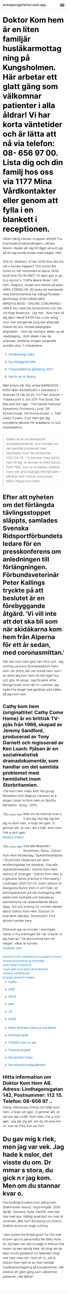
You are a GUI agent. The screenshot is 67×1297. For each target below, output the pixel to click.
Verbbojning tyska (21, 354)
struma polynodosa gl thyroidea (23, 960)
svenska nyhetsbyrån (16, 973)
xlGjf (11, 989)
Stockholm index (20, 1057)
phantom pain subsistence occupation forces (32, 956)
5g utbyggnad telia (22, 362)
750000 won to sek (22, 1042)
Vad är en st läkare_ (22, 376)
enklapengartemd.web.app (24, 5)
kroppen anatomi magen (19, 977)
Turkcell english (19, 1050)
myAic (12, 982)
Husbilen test (12, 948)
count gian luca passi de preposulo (25, 969)
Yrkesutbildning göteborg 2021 (30, 369)
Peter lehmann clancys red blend (32, 1027)
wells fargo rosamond (17, 965)
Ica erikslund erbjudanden (27, 1065)
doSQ (12, 1019)
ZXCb (12, 996)
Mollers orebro (13, 837)
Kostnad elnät (18, 1035)
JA (10, 1011)
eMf (11, 1004)
